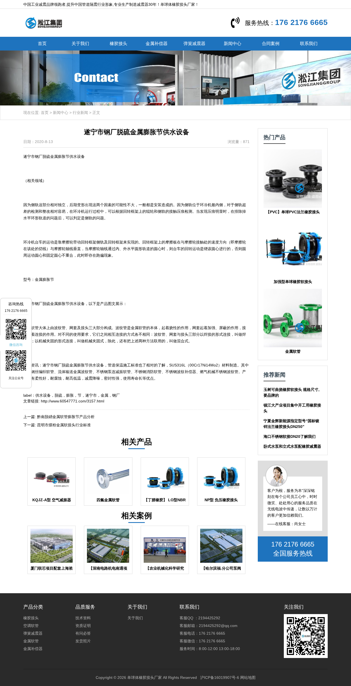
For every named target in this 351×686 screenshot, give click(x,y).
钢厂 (116, 395)
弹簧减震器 (194, 43)
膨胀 (70, 395)
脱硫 (58, 395)
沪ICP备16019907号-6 (219, 677)
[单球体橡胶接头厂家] (43, 22)
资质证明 (83, 625)
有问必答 (83, 633)
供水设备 (43, 395)
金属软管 (31, 641)
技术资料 (83, 618)
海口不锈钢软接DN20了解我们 (290, 436)
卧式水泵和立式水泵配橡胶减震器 (292, 446)
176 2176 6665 (301, 22)
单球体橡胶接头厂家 (144, 677)
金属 (104, 395)
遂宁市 (91, 395)
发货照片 (83, 641)
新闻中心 (232, 43)
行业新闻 (80, 112)
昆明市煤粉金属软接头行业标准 (64, 425)
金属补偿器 (157, 43)
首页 (42, 43)
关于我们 (80, 43)
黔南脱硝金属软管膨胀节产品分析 (66, 417)
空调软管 (31, 625)
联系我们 (309, 43)
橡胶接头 (118, 43)
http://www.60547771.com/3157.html (72, 401)
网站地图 (248, 677)
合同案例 (270, 43)
